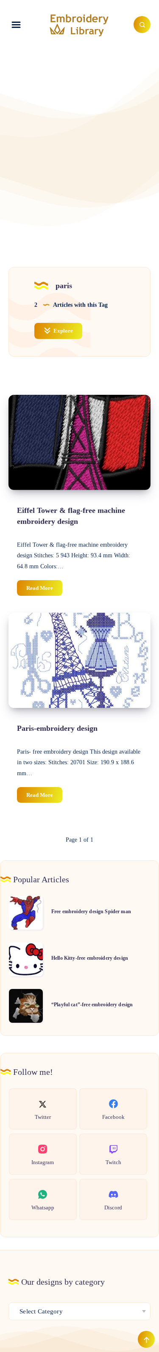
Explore (62, 331)
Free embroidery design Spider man (91, 911)
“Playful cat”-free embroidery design (92, 1005)
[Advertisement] (79, 141)
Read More (44, 590)
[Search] (142, 24)
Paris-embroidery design (57, 728)
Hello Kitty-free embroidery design (89, 958)
